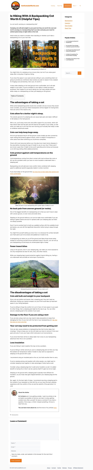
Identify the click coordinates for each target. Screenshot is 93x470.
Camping (53, 5)
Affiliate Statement (78, 468)
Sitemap (64, 468)
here (55, 407)
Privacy (70, 468)
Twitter (59, 468)
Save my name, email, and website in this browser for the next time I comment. (32, 455)
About (74, 5)
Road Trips (59, 5)
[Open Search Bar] (80, 6)
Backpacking (67, 5)
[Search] (79, 73)
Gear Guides (68, 25)
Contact (54, 468)
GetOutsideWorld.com (30, 6)
